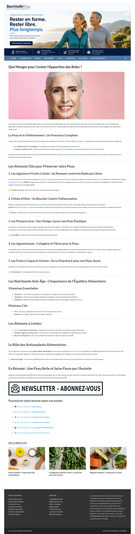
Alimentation (25, 58)
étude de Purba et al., (22, 207)
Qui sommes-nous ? (15, 499)
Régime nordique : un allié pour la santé (106, 472)
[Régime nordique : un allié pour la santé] (108, 459)
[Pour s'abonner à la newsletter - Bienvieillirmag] (55, 395)
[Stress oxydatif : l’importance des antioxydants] (26, 459)
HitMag (123, 531)
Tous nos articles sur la (33, 422)
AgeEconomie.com (56, 502)
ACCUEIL (13, 58)
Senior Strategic (55, 504)
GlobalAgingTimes (56, 499)
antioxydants (68, 154)
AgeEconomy (54, 507)
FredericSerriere (55, 509)
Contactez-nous (14, 504)
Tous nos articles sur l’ (29, 407)
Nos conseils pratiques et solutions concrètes (33, 433)
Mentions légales (14, 514)
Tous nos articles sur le (33, 417)
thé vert (75, 351)
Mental (38, 58)
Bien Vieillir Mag (26, 531)
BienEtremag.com (55, 514)
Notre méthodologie (15, 502)
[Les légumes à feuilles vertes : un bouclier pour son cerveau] (67, 459)
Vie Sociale (70, 58)
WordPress (114, 531)
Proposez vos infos (15, 507)
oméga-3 (51, 230)
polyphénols (42, 205)
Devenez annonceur (15, 509)
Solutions (83, 58)
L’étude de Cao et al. (15, 182)
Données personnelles (16, 512)
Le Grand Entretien (56, 512)
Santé (60, 58)
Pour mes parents (98, 58)
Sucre (16, 330)
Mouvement (49, 58)
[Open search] (125, 58)
